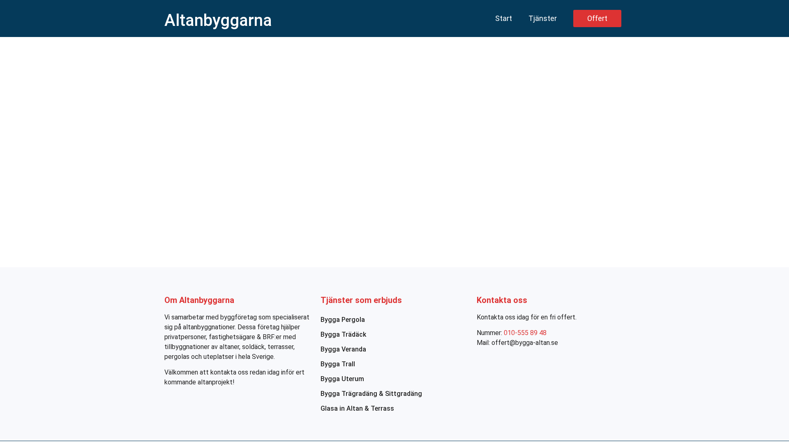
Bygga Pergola (343, 320)
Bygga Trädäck (343, 334)
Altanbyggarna (218, 20)
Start (503, 18)
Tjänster (542, 18)
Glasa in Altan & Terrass (357, 408)
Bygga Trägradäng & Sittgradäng (371, 394)
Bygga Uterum (342, 379)
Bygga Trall (338, 364)
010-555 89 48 (525, 333)
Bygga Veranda (343, 349)
